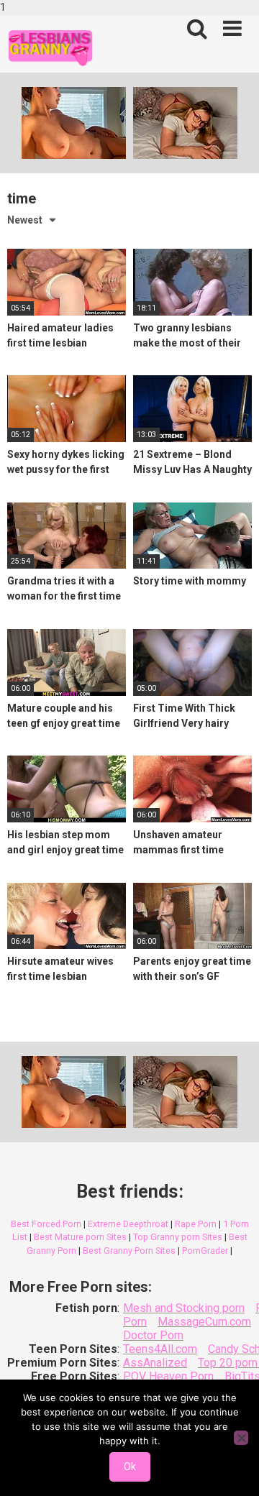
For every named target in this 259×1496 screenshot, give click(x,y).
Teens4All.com (160, 1349)
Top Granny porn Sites (177, 1236)
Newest (24, 220)
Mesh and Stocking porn (184, 1308)
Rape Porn (196, 1224)
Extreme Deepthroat (128, 1224)
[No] (241, 1438)
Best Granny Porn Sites (129, 1250)
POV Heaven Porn (168, 1376)
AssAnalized (155, 1362)
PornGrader (205, 1250)
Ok (130, 1466)
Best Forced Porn (46, 1224)
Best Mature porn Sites (80, 1236)
